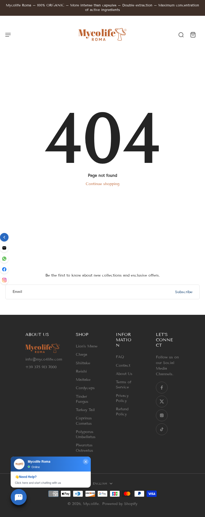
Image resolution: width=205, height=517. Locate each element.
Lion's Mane (86, 346)
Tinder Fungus (82, 399)
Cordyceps (85, 388)
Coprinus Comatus (84, 421)
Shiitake (83, 363)
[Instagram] (162, 415)
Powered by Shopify (119, 503)
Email (17, 292)
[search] (181, 34)
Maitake (83, 379)
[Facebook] (162, 387)
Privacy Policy (122, 398)
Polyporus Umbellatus (86, 434)
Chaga (81, 354)
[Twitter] (162, 401)
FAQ (120, 357)
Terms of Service (123, 384)
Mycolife (91, 503)
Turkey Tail (85, 410)
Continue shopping (102, 184)
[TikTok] (162, 429)
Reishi (81, 371)
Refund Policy (122, 411)
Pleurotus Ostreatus (84, 448)
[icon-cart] (193, 34)
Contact (123, 365)
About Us (124, 374)
